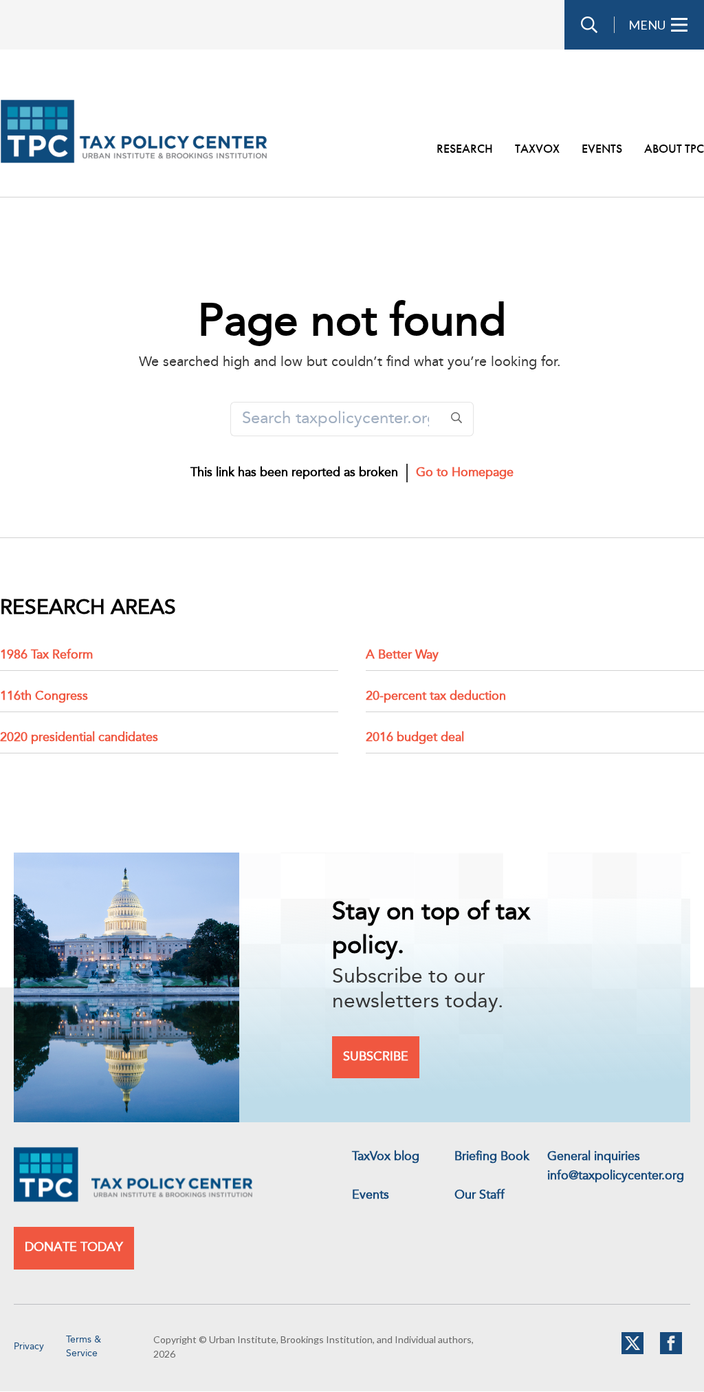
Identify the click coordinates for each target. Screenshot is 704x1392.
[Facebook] (671, 1351)
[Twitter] (633, 1351)
